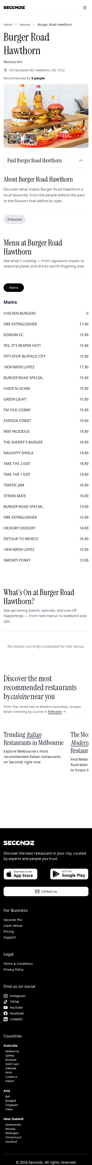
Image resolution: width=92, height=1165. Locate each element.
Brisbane (11, 1059)
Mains (13, 287)
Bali (7, 1096)
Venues (24, 24)
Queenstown (13, 1124)
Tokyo (9, 1109)
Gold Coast (12, 1064)
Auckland (11, 1141)
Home (8, 24)
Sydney (9, 1055)
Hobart (9, 1081)
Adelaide (10, 1068)
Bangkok (10, 1100)
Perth (8, 1072)
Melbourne (55, 711)
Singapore (11, 1105)
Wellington (12, 1133)
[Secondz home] (14, 7)
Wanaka (10, 1129)
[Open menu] (84, 7)
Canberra (11, 1076)
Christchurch (13, 1137)
